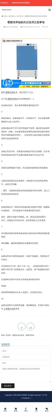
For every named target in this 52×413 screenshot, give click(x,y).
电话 (26, 411)
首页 (5, 16)
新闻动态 (12, 16)
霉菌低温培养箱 (18, 335)
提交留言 (7, 386)
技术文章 (20, 16)
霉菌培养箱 (10, 92)
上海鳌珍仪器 (9, 309)
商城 (15, 411)
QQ (36, 411)
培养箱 (8, 335)
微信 (46, 411)
